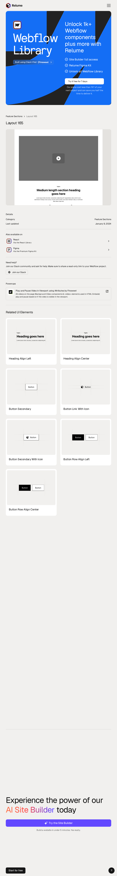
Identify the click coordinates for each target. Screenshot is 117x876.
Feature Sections (14, 116)
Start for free (16, 870)
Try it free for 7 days (77, 81)
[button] (111, 870)
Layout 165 (31, 116)
